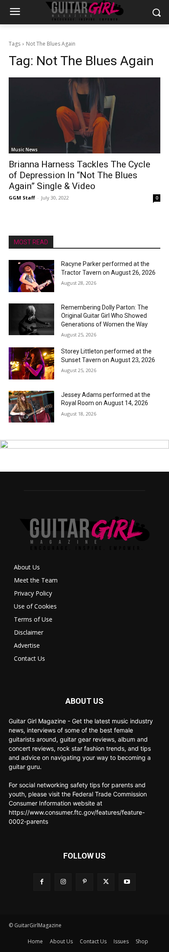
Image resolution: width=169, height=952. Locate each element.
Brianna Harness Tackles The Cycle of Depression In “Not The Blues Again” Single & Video (79, 175)
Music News (24, 149)
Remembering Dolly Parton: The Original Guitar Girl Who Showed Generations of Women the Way (104, 316)
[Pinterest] (84, 881)
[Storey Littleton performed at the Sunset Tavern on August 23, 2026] (31, 363)
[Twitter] (106, 881)
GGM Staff (22, 197)
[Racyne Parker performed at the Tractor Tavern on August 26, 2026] (31, 276)
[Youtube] (127, 881)
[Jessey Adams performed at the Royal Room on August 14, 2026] (31, 407)
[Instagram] (63, 881)
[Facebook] (41, 881)
